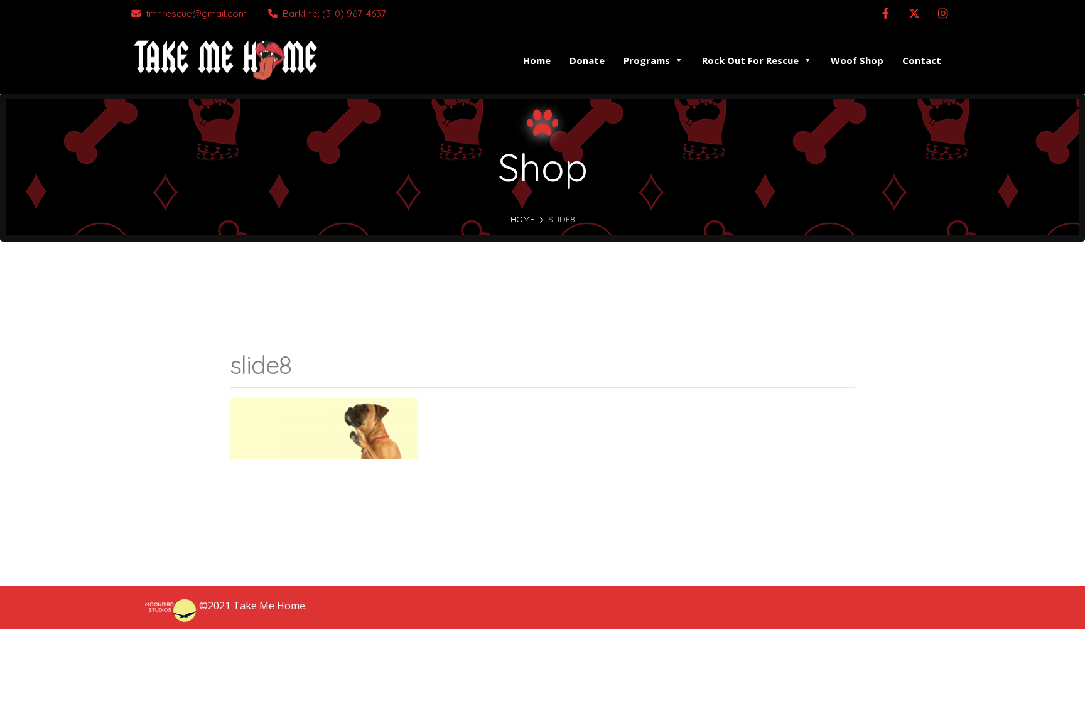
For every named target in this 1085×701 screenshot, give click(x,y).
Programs (646, 60)
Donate (587, 60)
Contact (921, 60)
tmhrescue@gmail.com (196, 13)
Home (537, 60)
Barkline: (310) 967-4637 (334, 13)
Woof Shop (857, 60)
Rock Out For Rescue (750, 60)
